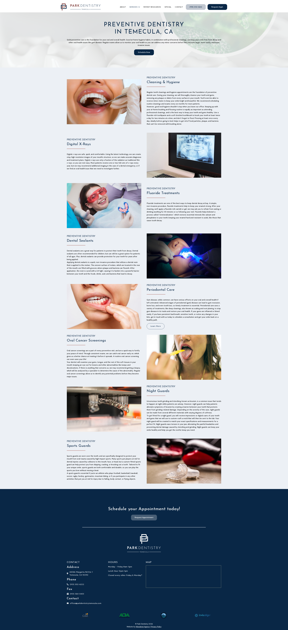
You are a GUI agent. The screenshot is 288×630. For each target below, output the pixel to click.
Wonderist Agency (143, 627)
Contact (179, 7)
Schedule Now (144, 52)
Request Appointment (144, 517)
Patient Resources (152, 7)
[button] (134, 7)
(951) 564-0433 (77, 594)
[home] (81, 6)
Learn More (155, 326)
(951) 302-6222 (196, 7)
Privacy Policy (156, 627)
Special (168, 7)
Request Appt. (217, 7)
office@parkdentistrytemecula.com (85, 603)
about (123, 7)
